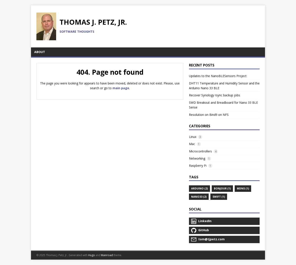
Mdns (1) (243, 188)
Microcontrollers (200, 151)
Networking (197, 158)
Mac (192, 144)
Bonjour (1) (222, 188)
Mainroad (107, 255)
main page (120, 88)
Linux (192, 137)
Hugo (91, 255)
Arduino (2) (199, 188)
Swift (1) (219, 197)
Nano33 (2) (199, 197)
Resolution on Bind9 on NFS (209, 115)
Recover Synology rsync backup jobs (214, 95)
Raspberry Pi (198, 165)
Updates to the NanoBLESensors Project (218, 76)
